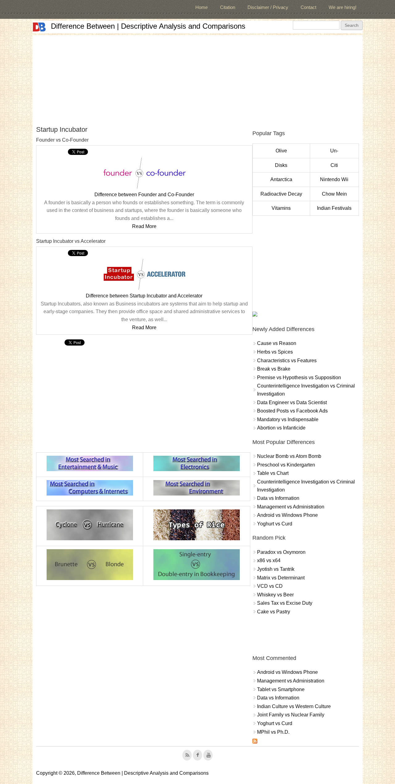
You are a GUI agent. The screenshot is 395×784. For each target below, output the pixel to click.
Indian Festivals (334, 208)
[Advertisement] (197, 78)
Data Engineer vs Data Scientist (292, 402)
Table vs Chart (273, 473)
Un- (334, 150)
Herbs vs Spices (275, 352)
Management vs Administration (290, 506)
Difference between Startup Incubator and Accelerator (144, 295)
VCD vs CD (270, 586)
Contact (308, 7)
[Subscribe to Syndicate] (254, 742)
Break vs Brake (273, 368)
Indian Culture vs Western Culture (294, 706)
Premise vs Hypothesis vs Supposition (299, 377)
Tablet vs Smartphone (281, 689)
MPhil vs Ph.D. (273, 732)
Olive (281, 150)
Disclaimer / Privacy (267, 7)
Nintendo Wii (334, 179)
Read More (144, 226)
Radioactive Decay (281, 194)
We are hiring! (342, 7)
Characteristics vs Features (287, 360)
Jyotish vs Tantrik (275, 569)
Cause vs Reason (276, 343)
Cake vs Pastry (273, 611)
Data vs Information (278, 498)
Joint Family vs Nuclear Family (290, 714)
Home (201, 7)
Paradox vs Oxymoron (281, 552)
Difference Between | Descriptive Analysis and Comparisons (148, 26)
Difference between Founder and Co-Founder (144, 194)
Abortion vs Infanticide (281, 427)
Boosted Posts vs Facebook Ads (292, 410)
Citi (334, 165)
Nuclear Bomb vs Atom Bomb (289, 456)
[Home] (39, 27)
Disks (281, 165)
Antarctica (281, 179)
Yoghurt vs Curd (274, 523)
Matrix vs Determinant (281, 577)
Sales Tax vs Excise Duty (284, 603)
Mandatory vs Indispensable (287, 419)
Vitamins (281, 208)
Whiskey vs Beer (275, 594)
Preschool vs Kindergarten (286, 464)
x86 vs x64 (269, 560)
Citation (227, 7)
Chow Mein (334, 194)
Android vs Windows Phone (287, 515)
